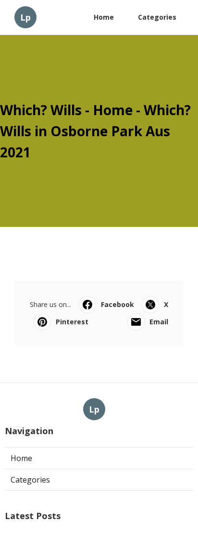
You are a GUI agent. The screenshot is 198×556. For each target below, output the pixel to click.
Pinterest (72, 321)
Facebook (117, 304)
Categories (157, 17)
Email (158, 321)
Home (104, 17)
